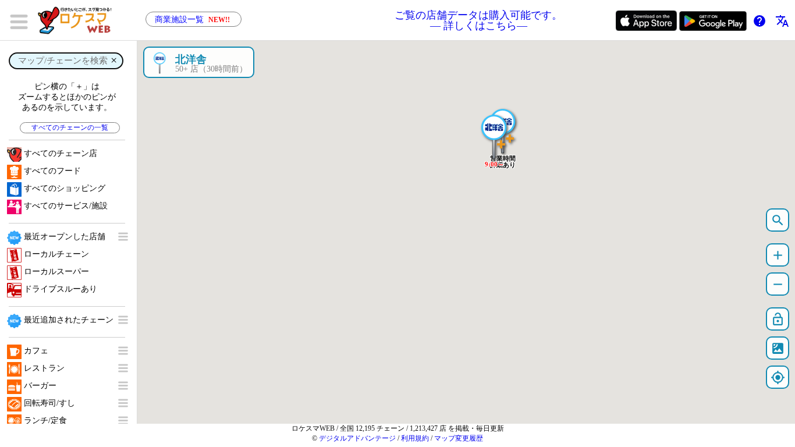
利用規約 (415, 438)
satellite (778, 348)
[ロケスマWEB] (78, 20)
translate (782, 21)
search (778, 220)
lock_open (778, 319)
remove (778, 284)
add (778, 255)
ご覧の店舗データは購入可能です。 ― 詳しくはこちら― (478, 20)
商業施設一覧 (192, 19)
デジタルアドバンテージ (357, 438)
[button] (494, 131)
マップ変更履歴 (458, 438)
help (759, 21)
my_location (778, 377)
